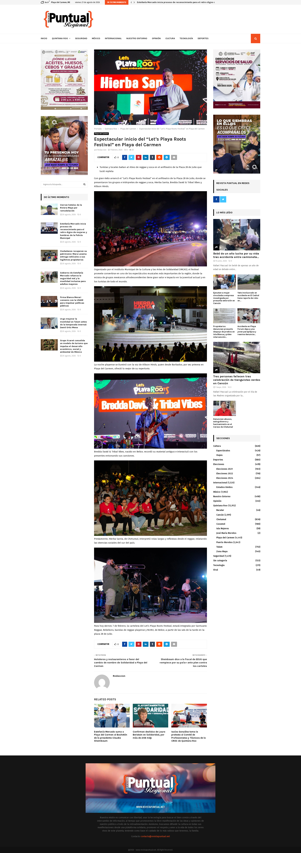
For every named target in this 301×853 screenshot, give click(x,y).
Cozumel (220, 524)
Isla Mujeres (222, 528)
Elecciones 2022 (224, 473)
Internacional (113, 38)
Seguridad (81, 38)
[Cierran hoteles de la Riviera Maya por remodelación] (49, 209)
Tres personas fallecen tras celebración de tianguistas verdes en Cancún (236, 380)
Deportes (203, 38)
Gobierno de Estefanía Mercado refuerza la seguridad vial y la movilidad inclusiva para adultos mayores (73, 278)
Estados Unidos (224, 487)
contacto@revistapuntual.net (155, 836)
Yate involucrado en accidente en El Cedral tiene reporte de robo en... (248, 297)
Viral (215, 570)
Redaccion (102, 150)
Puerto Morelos (224, 542)
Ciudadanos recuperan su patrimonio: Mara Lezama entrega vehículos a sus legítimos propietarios (189, 2)
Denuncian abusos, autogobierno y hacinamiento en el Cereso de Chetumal (223, 423)
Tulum (219, 547)
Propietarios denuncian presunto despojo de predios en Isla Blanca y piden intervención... (224, 331)
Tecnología (186, 38)
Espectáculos (223, 450)
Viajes (219, 455)
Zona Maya (221, 551)
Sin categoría (220, 560)
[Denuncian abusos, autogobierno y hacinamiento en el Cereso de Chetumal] (224, 408)
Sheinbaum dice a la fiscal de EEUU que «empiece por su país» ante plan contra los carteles (183, 662)
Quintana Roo (60, 38)
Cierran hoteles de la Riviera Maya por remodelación (71, 208)
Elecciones (218, 464)
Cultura (170, 38)
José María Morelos (226, 533)
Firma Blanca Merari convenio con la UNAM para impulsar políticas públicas (72, 301)
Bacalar (220, 510)
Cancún (220, 515)
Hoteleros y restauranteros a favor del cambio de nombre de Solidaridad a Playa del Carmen (120, 662)
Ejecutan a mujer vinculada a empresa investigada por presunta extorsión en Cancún (224, 298)
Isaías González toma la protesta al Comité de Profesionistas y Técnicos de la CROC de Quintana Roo (188, 736)
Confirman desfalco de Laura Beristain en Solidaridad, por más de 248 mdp (149, 734)
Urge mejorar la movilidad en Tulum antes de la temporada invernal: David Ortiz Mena (73, 323)
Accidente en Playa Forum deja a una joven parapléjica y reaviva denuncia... (247, 330)
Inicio (44, 38)
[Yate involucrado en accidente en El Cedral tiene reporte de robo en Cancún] (249, 282)
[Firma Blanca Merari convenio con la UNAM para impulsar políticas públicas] (49, 301)
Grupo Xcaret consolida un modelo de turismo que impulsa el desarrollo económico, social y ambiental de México (74, 346)
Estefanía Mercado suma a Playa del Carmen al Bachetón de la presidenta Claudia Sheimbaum (110, 736)
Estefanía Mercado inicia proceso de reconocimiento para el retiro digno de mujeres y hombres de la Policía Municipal (73, 230)
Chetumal (221, 519)
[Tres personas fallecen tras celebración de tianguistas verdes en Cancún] (236, 357)
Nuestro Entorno (136, 38)
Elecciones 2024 (224, 478)
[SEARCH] (84, 184)
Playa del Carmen (101, 134)
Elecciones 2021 (224, 469)
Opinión (156, 38)
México (96, 38)
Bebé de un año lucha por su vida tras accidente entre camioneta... (236, 255)
